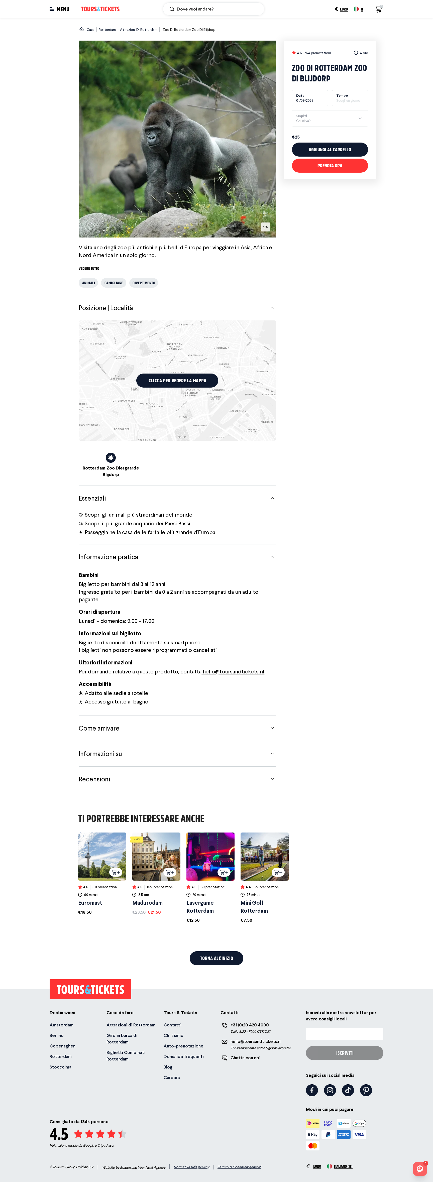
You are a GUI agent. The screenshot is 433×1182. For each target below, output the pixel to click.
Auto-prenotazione (183, 1046)
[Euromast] (102, 874)
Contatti (172, 1025)
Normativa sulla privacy (191, 1167)
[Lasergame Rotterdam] (210, 878)
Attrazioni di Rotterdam (130, 1025)
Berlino (57, 1035)
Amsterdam (61, 1025)
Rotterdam (61, 1056)
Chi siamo (173, 1035)
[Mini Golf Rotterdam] (265, 878)
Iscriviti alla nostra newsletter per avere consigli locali (341, 1016)
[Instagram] (330, 1090)
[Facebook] (312, 1090)
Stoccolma (60, 1067)
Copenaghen (62, 1046)
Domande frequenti (184, 1056)
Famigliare (113, 282)
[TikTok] (348, 1090)
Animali (88, 282)
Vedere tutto (89, 268)
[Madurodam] (156, 874)
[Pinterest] (366, 1090)
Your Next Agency (151, 1167)
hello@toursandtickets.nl (232, 671)
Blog (168, 1067)
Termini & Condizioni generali (239, 1167)
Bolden (125, 1167)
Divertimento (144, 282)
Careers (172, 1077)
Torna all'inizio (216, 958)
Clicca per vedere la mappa (177, 380)
